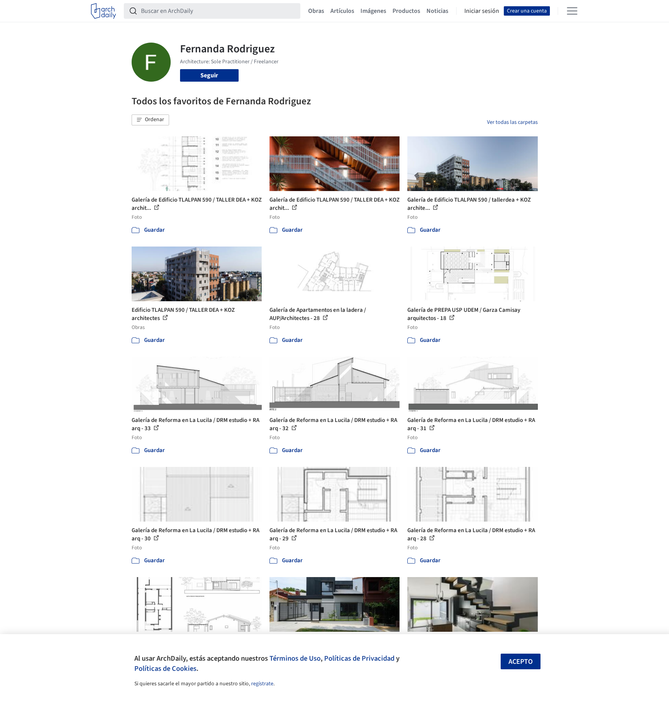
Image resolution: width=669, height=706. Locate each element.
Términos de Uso (295, 658)
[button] (150, 119)
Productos (406, 11)
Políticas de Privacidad (359, 658)
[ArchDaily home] (103, 11)
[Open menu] (572, 11)
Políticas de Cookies (165, 668)
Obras (316, 11)
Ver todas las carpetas (512, 122)
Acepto (520, 662)
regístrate (262, 684)
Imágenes (373, 11)
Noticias (437, 11)
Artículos (342, 11)
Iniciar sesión (481, 11)
